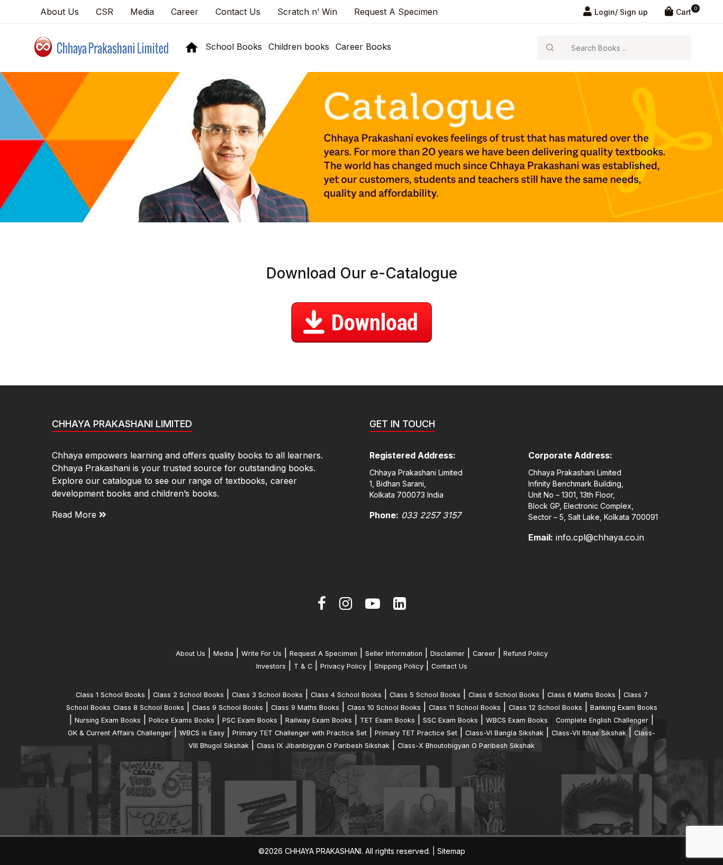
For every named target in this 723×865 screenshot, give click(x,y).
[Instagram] (345, 603)
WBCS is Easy (201, 733)
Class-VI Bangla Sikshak (504, 733)
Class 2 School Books (188, 695)
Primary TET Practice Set (416, 733)
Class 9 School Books (227, 707)
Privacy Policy (343, 666)
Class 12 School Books (545, 707)
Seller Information (393, 653)
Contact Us (237, 11)
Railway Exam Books (318, 720)
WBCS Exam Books (517, 720)
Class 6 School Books (503, 695)
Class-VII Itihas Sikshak (589, 733)
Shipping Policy (398, 666)
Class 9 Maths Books (305, 707)
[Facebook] (322, 603)
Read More (75, 514)
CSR (104, 11)
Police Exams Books (181, 720)
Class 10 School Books (384, 707)
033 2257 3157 (431, 515)
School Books (233, 46)
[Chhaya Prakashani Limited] (100, 46)
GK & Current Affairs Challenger (119, 733)
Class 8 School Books (148, 707)
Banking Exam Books (623, 707)
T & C (303, 666)
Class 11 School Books (465, 707)
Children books (298, 46)
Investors (271, 666)
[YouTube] (372, 603)
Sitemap (451, 850)
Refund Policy (525, 653)
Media (142, 11)
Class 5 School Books (425, 695)
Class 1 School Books (110, 695)
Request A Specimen (396, 11)
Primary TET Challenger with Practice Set (299, 733)
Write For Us (261, 653)
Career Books (363, 46)
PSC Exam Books (249, 720)
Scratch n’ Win (307, 11)
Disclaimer (447, 653)
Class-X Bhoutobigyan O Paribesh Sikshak (466, 746)
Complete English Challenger (602, 720)
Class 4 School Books (346, 695)
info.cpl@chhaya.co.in (600, 537)
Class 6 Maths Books (581, 695)
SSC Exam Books (450, 720)
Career (184, 11)
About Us (59, 11)
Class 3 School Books (267, 695)
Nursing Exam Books (108, 720)
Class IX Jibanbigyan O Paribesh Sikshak (323, 746)
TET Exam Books (387, 720)
